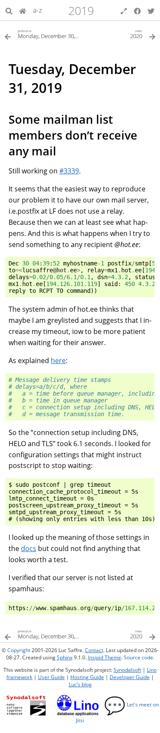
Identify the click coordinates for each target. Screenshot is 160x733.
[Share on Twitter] (151, 10)
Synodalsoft (127, 669)
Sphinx (65, 657)
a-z (37, 10)
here (58, 360)
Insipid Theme (104, 657)
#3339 (69, 171)
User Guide (51, 677)
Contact (94, 650)
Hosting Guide (87, 677)
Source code (138, 657)
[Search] (9, 10)
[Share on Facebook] (137, 10)
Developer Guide (130, 677)
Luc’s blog (80, 684)
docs (28, 548)
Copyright (18, 650)
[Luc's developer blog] (22, 10)
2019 (81, 10)
